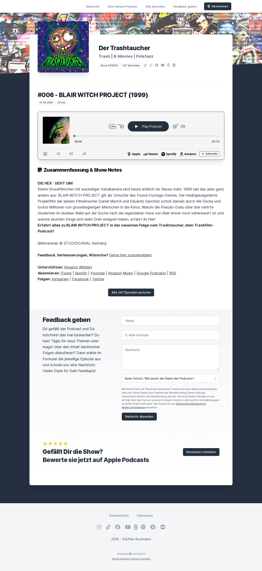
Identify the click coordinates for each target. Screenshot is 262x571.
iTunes (66, 273)
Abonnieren (220, 6)
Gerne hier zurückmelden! (130, 255)
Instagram (60, 279)
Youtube (97, 273)
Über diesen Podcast (122, 6)
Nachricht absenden (139, 416)
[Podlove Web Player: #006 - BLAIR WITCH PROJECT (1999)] (131, 136)
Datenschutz (119, 515)
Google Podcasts (151, 273)
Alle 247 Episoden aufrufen (131, 292)
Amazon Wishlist (78, 267)
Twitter (98, 279)
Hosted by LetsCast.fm (131, 553)
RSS (172, 273)
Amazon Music (120, 273)
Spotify (81, 273)
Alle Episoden (155, 6)
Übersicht (92, 6)
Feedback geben (185, 6)
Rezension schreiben (201, 452)
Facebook (80, 279)
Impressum (145, 515)
